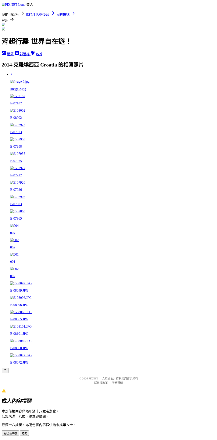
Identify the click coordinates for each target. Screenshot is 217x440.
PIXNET (93, 378)
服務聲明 (117, 382)
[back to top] (5, 370)
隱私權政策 (101, 382)
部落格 (25, 54)
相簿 (10, 54)
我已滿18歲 (10, 433)
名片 (39, 54)
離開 (24, 433)
